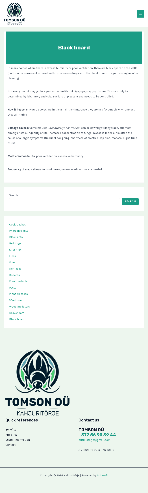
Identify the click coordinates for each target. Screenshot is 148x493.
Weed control (17, 300)
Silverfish (15, 249)
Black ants (16, 237)
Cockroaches (17, 224)
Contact (10, 444)
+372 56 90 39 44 (97, 434)
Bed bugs (15, 243)
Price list (11, 434)
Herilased (15, 268)
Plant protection (19, 281)
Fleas (12, 256)
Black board (17, 319)
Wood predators (19, 306)
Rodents (14, 275)
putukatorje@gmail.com (94, 440)
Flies (12, 262)
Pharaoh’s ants (18, 230)
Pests (12, 287)
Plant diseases (18, 294)
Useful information (17, 439)
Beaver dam (16, 313)
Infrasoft (102, 475)
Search (13, 195)
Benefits (10, 429)
